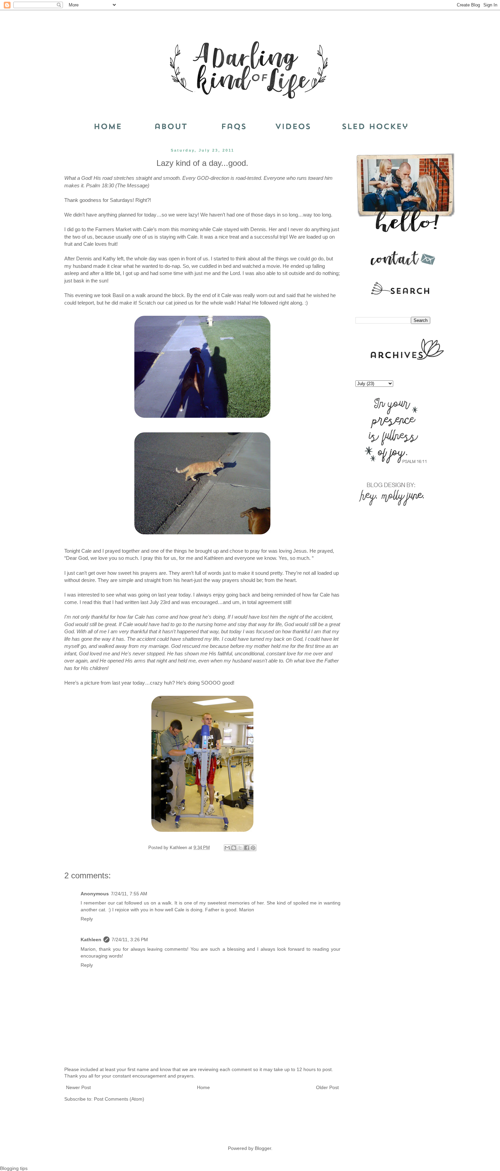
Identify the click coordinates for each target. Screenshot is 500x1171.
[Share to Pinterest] (253, 847)
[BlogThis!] (233, 847)
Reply (87, 919)
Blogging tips (14, 1168)
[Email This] (227, 847)
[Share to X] (240, 847)
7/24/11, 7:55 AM (129, 893)
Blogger (263, 1148)
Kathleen (91, 939)
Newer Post (78, 1087)
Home (203, 1087)
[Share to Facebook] (246, 847)
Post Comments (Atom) (119, 1099)
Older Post (327, 1087)
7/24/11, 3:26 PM (130, 939)
